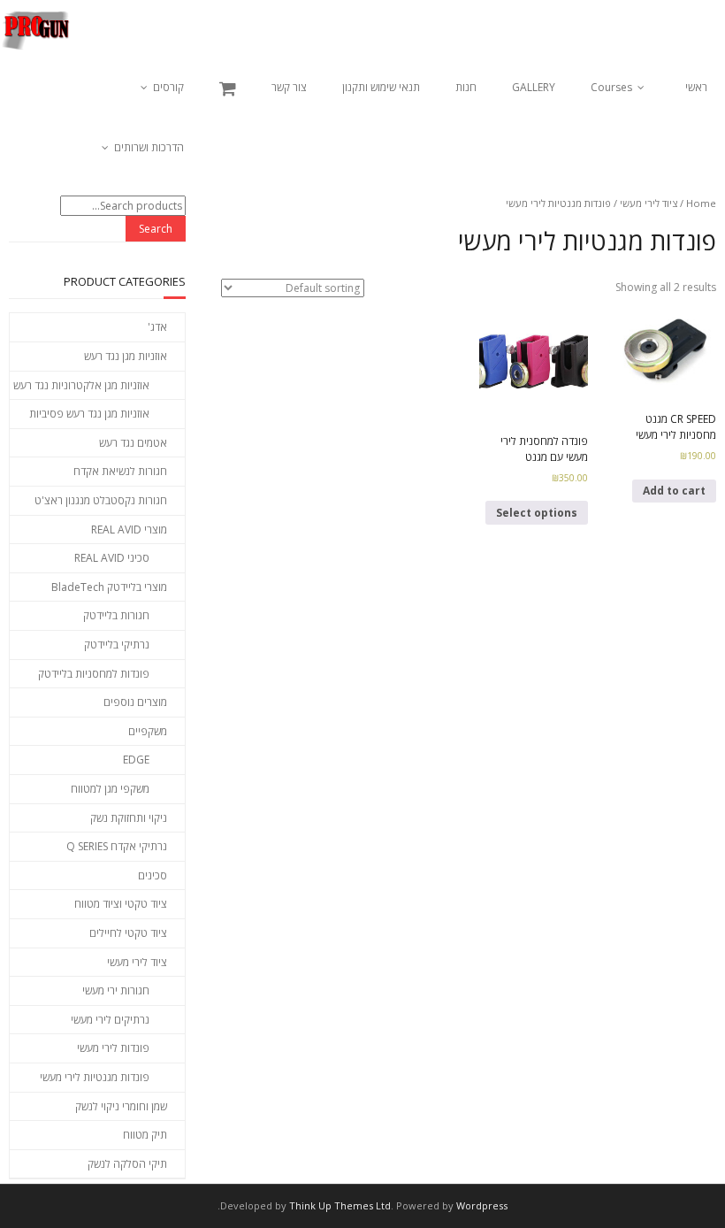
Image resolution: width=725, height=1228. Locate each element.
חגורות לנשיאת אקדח (120, 471)
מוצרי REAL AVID (129, 529)
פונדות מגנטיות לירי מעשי (94, 1077)
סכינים (152, 875)
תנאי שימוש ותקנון (381, 87)
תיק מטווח (145, 1134)
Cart (228, 88)
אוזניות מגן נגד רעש (125, 356)
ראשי (696, 87)
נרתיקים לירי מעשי (110, 1019)
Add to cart (674, 490)
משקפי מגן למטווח (110, 788)
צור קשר (289, 87)
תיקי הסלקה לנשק (127, 1163)
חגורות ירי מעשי (115, 990)
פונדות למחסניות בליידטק (93, 673)
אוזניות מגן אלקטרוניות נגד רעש (81, 385)
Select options (536, 512)
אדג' (157, 326)
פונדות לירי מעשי (113, 1047)
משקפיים (147, 731)
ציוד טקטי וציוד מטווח (120, 903)
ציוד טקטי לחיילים (128, 932)
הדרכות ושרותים (149, 147)
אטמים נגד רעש (133, 442)
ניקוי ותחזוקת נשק (128, 817)
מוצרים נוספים (135, 702)
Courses (611, 87)
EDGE (136, 759)
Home (701, 203)
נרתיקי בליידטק (116, 644)
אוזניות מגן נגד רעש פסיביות (89, 413)
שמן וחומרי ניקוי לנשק (121, 1106)
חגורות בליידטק (116, 615)
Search (155, 228)
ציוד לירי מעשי (648, 203)
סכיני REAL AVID (111, 557)
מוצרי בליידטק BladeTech (109, 587)
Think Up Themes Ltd (340, 1205)
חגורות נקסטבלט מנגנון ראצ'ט (100, 500)
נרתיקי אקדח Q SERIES (116, 846)
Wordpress (482, 1205)
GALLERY (533, 87)
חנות (466, 87)
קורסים (168, 87)
